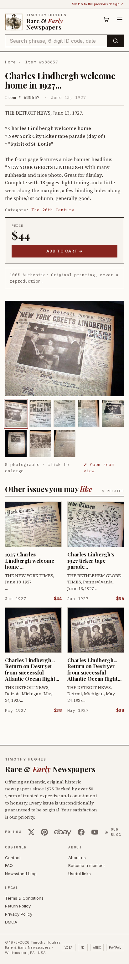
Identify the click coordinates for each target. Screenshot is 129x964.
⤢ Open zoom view (99, 468)
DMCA (11, 921)
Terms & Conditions (24, 898)
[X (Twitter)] (31, 832)
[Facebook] (81, 832)
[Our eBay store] (62, 832)
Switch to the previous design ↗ (98, 4)
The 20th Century (53, 210)
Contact (13, 857)
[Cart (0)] (106, 19)
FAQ (9, 865)
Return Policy (18, 905)
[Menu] (119, 19)
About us (77, 857)
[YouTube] (95, 832)
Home (10, 62)
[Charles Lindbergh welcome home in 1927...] (16, 413)
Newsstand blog (21, 873)
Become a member (86, 865)
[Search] (115, 41)
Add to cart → (64, 251)
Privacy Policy (18, 914)
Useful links (79, 873)
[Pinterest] (44, 832)
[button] (64, 348)
